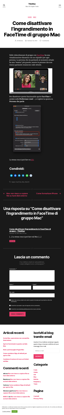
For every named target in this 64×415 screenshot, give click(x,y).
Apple (13, 182)
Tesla (35, 384)
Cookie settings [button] (6, 411)
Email (35, 284)
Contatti (36, 396)
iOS (32, 160)
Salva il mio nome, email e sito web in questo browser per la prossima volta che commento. (31, 300)
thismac (20, 40)
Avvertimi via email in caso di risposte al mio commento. (25, 305)
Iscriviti (38, 356)
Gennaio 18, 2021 (32, 40)
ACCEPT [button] (15, 411)
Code (35, 370)
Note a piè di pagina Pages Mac (13, 350)
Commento (13, 269)
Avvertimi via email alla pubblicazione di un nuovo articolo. (26, 309)
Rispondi (12, 241)
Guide (30, 17)
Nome (11, 284)
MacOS (27, 182)
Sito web (11, 292)
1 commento (45, 40)
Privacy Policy (38, 398)
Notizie (36, 379)
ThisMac (32, 4)
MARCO (5, 396)
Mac (34, 17)
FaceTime (40, 55)
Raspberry (37, 381)
